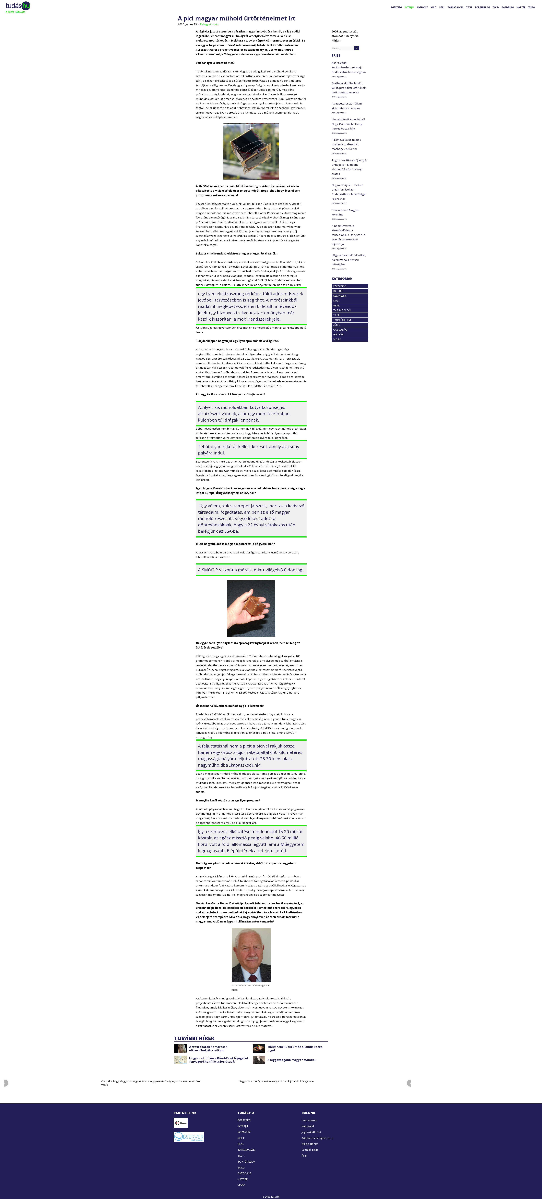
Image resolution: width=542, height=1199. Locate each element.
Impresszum (309, 1120)
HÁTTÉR (521, 7)
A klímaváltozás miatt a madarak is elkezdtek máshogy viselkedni (346, 144)
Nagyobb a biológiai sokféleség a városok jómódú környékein (276, 1081)
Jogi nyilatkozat (311, 1132)
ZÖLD (496, 7)
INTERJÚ (409, 7)
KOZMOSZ (422, 7)
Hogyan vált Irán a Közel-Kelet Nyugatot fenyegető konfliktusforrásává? (218, 1059)
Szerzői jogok (310, 1150)
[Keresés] (356, 48)
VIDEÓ (531, 7)
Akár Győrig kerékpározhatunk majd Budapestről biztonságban (349, 67)
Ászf (304, 1155)
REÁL (442, 7)
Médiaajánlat (310, 1144)
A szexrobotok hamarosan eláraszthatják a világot (208, 1048)
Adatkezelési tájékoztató (317, 1138)
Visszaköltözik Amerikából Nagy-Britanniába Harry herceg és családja (348, 123)
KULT (434, 7)
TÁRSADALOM (455, 7)
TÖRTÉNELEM (482, 7)
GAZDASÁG (507, 7)
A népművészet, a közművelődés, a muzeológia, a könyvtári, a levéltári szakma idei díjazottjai (348, 235)
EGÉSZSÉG (396, 7)
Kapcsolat (308, 1126)
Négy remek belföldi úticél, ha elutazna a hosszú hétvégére (349, 259)
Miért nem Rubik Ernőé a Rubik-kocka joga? (295, 1048)
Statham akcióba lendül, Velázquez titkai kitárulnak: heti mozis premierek (349, 87)
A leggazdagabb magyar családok (291, 1060)
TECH (469, 7)
